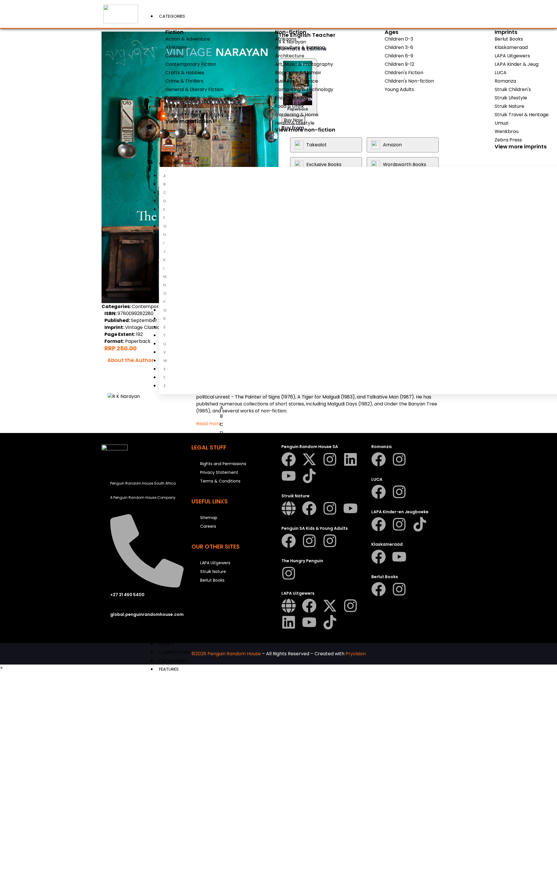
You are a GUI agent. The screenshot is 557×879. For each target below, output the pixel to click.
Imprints (506, 32)
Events (166, 644)
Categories (172, 16)
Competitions (174, 652)
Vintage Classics (143, 327)
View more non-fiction (305, 129)
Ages (391, 32)
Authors (169, 163)
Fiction (174, 32)
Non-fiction (290, 32)
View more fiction (188, 121)
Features (169, 669)
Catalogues (173, 661)
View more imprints (521, 146)
